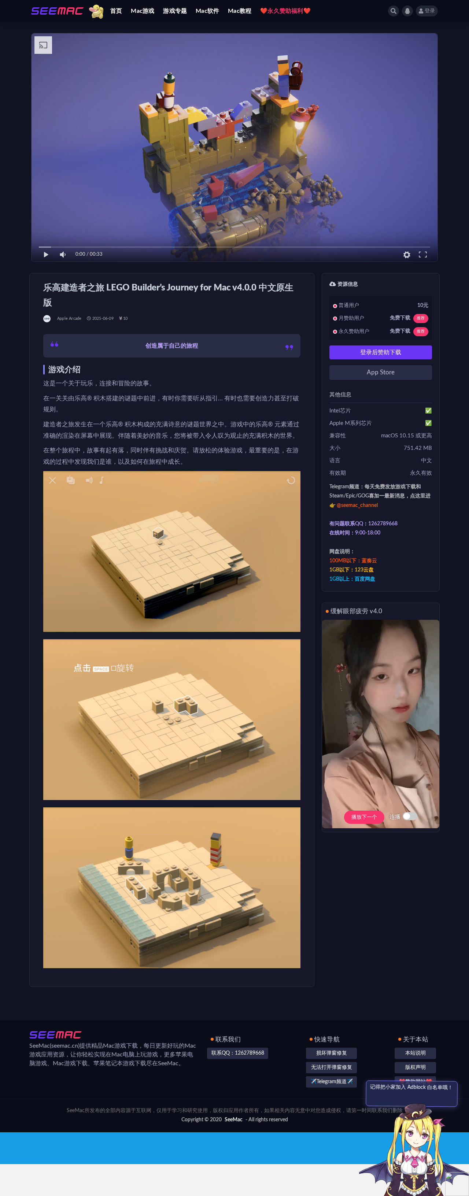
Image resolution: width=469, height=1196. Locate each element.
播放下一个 (364, 817)
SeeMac (234, 1119)
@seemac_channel (357, 505)
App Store (381, 372)
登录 (430, 11)
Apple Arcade (69, 318)
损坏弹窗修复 (331, 1053)
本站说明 (415, 1053)
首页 (116, 11)
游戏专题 (175, 11)
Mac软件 (207, 11)
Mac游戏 (142, 11)
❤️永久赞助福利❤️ (285, 11)
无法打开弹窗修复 (331, 1067)
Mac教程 (239, 11)
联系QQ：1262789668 (237, 1053)
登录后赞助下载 (380, 352)
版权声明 (415, 1067)
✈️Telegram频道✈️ (331, 1081)
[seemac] (47, 318)
